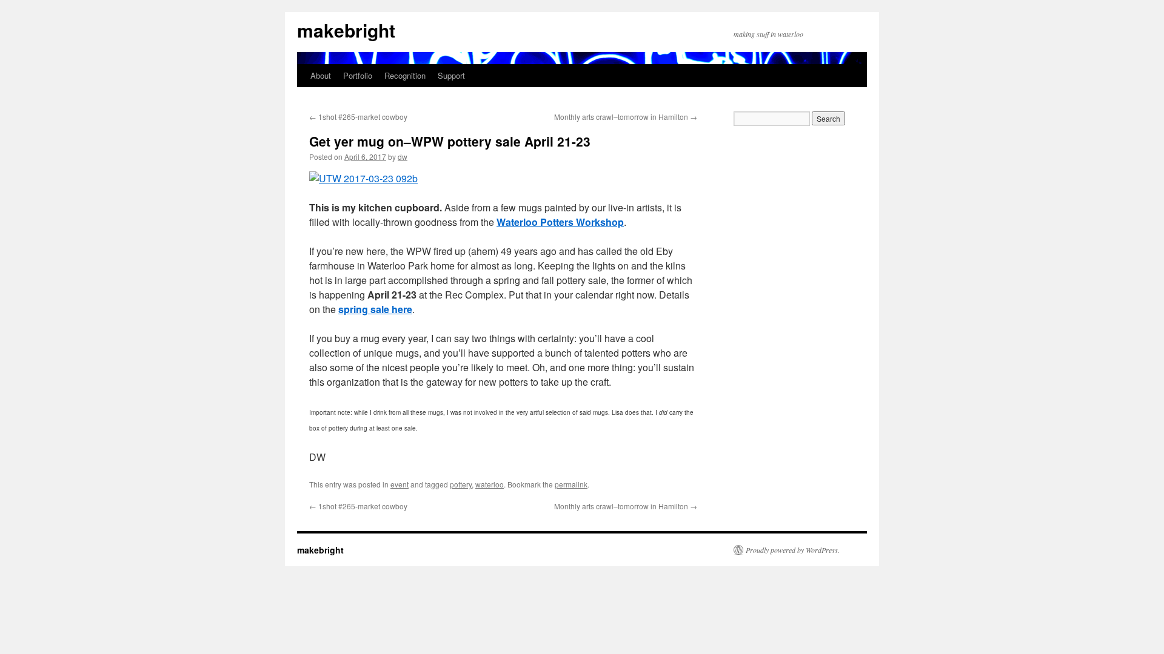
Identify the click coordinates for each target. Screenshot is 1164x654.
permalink (571, 484)
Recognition (405, 75)
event (399, 484)
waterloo (489, 484)
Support (451, 75)
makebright (346, 30)
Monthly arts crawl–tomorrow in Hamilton (625, 116)
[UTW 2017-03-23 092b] (363, 178)
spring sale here (375, 309)
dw (402, 156)
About (320, 75)
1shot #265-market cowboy (358, 116)
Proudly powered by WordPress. (793, 550)
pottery (461, 484)
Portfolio (357, 75)
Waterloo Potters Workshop (560, 222)
